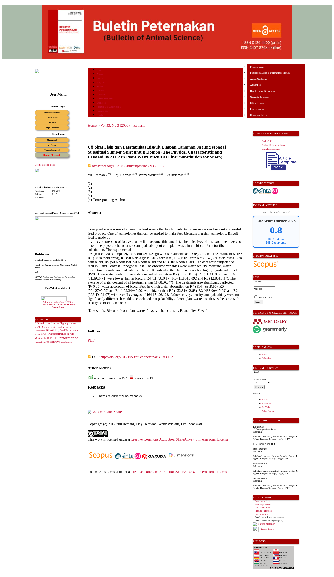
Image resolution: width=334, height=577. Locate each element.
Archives (101, 94)
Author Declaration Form (273, 145)
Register (101, 82)
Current (101, 90)
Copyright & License (259, 97)
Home (100, 70)
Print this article (262, 501)
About (100, 74)
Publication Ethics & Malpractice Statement (270, 73)
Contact (101, 115)
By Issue (266, 399)
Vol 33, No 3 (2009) (115, 125)
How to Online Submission (262, 91)
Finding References (263, 511)
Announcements (105, 98)
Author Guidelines (258, 79)
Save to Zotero (267, 529)
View (264, 354)
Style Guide (267, 141)
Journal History (105, 111)
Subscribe (266, 358)
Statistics (101, 103)
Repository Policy (258, 115)
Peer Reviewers (257, 109)
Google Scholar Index (45, 164)
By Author (267, 403)
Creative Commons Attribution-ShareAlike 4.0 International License (179, 439)
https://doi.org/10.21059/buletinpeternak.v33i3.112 (128, 166)
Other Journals (268, 411)
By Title (266, 407)
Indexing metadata (263, 504)
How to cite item (262, 507)
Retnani (139, 125)
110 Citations (275, 239)
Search (100, 86)
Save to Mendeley (266, 524)
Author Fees (255, 85)
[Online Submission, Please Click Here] (52, 83)
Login (100, 78)
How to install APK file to (58, 305)
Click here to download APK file (58, 302)
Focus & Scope (257, 67)
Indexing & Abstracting (109, 107)
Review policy (261, 514)
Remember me (265, 297)
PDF (91, 340)
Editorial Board (257, 103)
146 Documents (276, 242)
